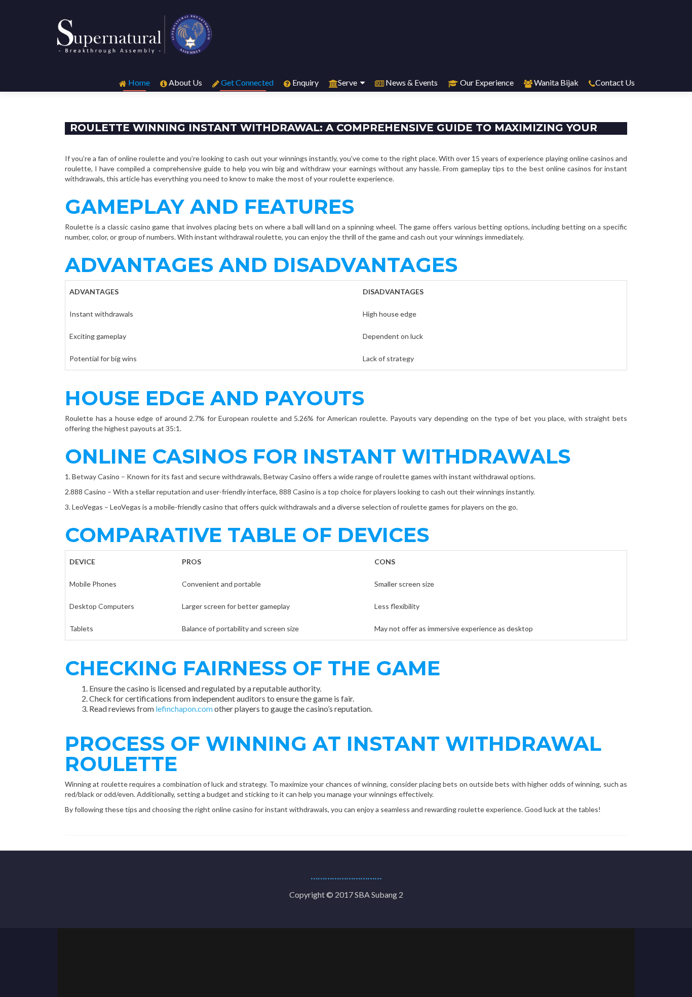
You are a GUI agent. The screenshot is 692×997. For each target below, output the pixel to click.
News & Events (411, 82)
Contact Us (615, 82)
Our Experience (486, 82)
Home (138, 82)
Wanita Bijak (555, 82)
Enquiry (305, 82)
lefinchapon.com (184, 708)
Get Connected (246, 82)
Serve (347, 82)
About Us (184, 82)
